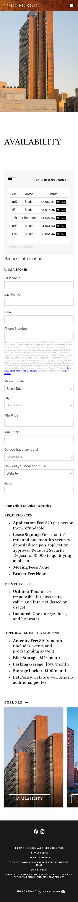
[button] (71, 5)
